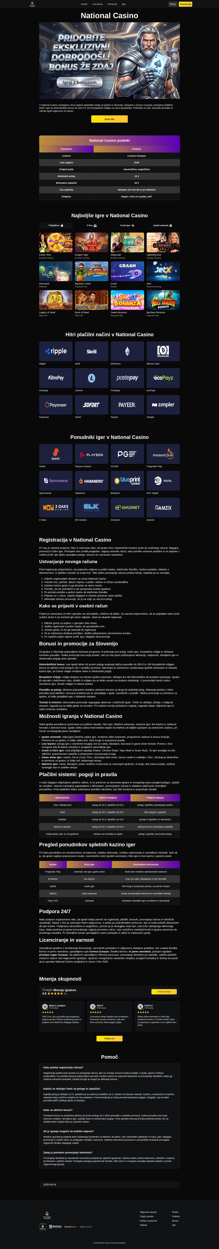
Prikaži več (109, 1038)
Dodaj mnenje (164, 992)
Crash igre (125, 225)
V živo (90, 225)
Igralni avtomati (161, 225)
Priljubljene (54, 225)
